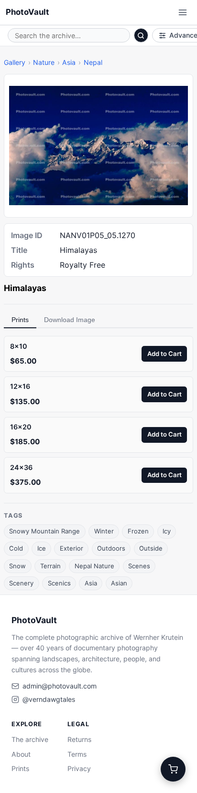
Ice (41, 548)
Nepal (93, 62)
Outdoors (111, 548)
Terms (77, 754)
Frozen (138, 531)
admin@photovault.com (59, 686)
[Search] (141, 35)
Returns (79, 739)
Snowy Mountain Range (44, 531)
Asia (69, 62)
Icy (167, 531)
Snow (17, 566)
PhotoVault (27, 12)
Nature (44, 62)
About (21, 754)
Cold (16, 548)
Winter (104, 531)
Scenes (139, 566)
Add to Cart (164, 353)
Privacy (79, 768)
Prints (20, 319)
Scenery (21, 583)
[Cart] (173, 769)
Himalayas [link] (25, 288)
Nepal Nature (94, 566)
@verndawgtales (48, 699)
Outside (151, 548)
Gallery (14, 62)
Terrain (50, 566)
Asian (119, 583)
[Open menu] (182, 12)
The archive (29, 739)
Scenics (59, 583)
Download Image (69, 319)
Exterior (71, 548)
